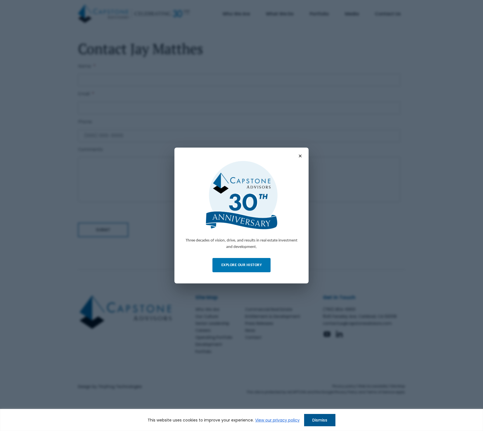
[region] (241, 420)
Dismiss (319, 420)
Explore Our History (241, 265)
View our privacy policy (277, 420)
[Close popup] (300, 155)
